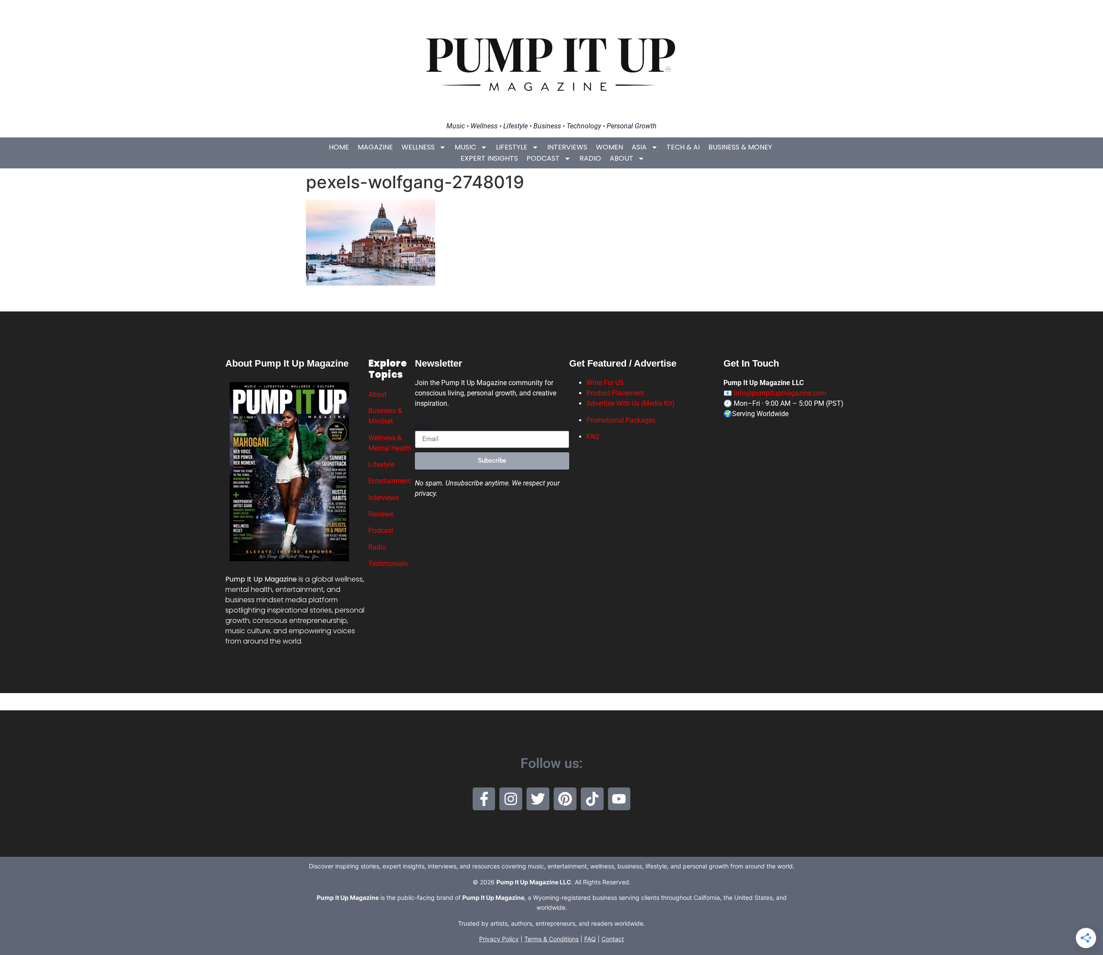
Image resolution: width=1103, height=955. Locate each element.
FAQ (592, 436)
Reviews (380, 514)
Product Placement (615, 393)
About (621, 158)
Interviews (567, 147)
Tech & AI (683, 147)
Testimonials (388, 564)
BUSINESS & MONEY (740, 147)
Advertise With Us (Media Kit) (630, 403)
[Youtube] (619, 798)
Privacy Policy (499, 939)
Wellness (418, 147)
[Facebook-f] (484, 798)
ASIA (639, 147)
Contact (612, 939)
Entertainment (389, 481)
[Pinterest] (565, 798)
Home (339, 147)
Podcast (543, 158)
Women (609, 147)
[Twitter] (538, 798)
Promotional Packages (620, 420)
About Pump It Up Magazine (287, 363)
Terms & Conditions (551, 939)
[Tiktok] (592, 798)
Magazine (375, 147)
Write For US (605, 383)
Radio (590, 158)
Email (423, 427)
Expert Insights (489, 158)
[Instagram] (510, 798)
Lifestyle (511, 147)
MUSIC (465, 147)
